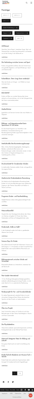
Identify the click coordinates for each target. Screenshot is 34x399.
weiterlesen (5, 57)
